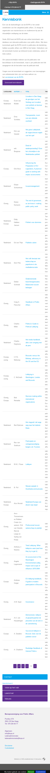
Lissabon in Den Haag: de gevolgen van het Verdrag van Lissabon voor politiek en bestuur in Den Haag (34, 102)
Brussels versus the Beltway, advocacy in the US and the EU (33, 358)
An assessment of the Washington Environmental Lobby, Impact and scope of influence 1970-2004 (33, 563)
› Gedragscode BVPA (37, 2)
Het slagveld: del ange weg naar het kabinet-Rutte (33, 425)
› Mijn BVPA (12, 2)
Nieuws (8, 699)
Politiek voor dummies (33, 222)
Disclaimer (8, 746)
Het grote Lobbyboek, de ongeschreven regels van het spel (34, 132)
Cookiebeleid (9, 748)
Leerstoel (9, 693)
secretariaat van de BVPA (14, 77)
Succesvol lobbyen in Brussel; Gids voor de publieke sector (33, 634)
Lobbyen (29, 464)
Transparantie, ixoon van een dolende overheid (33, 118)
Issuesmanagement (32, 186)
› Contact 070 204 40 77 (12, 7)
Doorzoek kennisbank (13, 82)
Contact (8, 677)
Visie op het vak (12, 688)
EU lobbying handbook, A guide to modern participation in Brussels (34, 581)
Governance (30, 602)
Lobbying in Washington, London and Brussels (33, 377)
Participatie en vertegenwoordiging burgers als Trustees (33, 444)
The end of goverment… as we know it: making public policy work (34, 203)
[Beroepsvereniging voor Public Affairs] (5, 12)
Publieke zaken (31, 243)
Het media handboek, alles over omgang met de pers (34, 342)
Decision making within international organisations (34, 399)
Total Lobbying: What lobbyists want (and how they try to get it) (34, 548)
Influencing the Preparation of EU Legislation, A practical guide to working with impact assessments (33, 169)
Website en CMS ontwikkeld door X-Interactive (28, 759)
